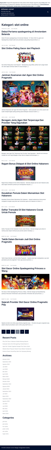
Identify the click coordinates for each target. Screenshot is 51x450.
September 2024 (7, 384)
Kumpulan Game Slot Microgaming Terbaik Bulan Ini (15, 344)
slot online (14, 28)
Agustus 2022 (6, 401)
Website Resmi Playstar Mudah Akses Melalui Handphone (17, 349)
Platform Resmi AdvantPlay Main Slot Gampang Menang (17, 351)
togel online (5, 433)
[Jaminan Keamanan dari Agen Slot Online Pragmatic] (25, 94)
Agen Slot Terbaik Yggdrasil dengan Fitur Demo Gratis (16, 346)
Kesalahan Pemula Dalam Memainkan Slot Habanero (23, 194)
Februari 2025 (6, 379)
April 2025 (5, 374)
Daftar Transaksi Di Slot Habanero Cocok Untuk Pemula (22, 211)
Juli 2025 (5, 366)
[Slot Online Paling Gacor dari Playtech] (25, 56)
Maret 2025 (5, 376)
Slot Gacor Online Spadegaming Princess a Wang (23, 269)
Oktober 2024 (6, 381)
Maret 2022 (5, 413)
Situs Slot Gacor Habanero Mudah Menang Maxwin (15, 341)
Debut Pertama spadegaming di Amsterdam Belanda (24, 32)
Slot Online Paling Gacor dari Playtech (21, 48)
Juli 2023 (5, 393)
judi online (5, 424)
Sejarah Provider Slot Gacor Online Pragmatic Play (25, 303)
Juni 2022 (5, 406)
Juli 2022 (5, 403)
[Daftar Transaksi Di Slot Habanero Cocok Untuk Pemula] (25, 220)
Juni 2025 (5, 369)
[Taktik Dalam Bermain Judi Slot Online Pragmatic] (25, 250)
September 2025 (7, 361)
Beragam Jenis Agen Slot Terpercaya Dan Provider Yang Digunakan (23, 121)
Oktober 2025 (6, 359)
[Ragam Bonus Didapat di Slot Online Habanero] (25, 173)
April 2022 (5, 411)
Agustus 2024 (6, 386)
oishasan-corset (7, 9)
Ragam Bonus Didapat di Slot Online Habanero (25, 163)
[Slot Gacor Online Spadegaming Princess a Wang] (25, 281)
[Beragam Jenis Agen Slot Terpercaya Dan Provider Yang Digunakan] (25, 138)
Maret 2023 (5, 396)
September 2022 (7, 398)
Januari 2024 (6, 389)
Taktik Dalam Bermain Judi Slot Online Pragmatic (21, 240)
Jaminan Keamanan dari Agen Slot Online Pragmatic (23, 76)
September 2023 (7, 391)
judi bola (5, 421)
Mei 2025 (5, 371)
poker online (6, 429)
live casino (5, 426)
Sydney (28, 447)
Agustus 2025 (6, 364)
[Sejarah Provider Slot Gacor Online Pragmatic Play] (25, 314)
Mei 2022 (5, 408)
